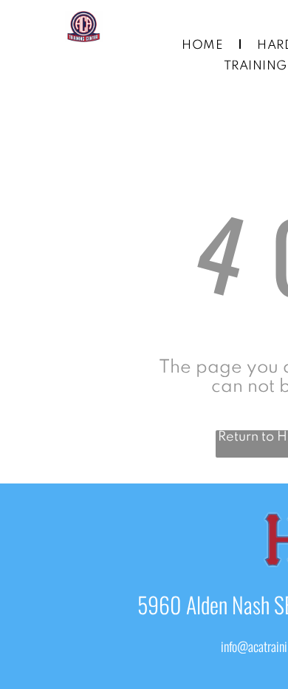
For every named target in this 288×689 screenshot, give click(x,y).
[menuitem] (204, 45)
